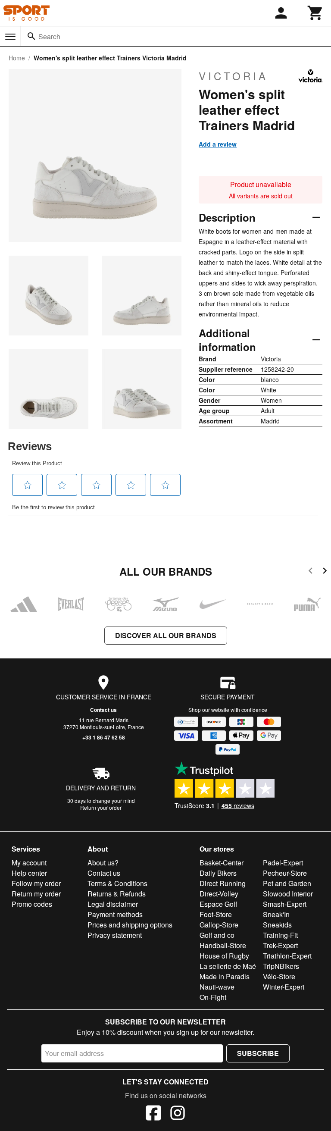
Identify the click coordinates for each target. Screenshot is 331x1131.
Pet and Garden (287, 883)
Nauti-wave (217, 987)
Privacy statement (114, 935)
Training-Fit (280, 935)
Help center (29, 873)
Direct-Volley (219, 894)
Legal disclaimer (112, 904)
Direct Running (223, 883)
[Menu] (10, 36)
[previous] (310, 572)
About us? (103, 863)
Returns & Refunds (116, 894)
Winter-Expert (283, 987)
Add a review (218, 144)
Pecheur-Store (285, 873)
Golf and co (217, 935)
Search (49, 36)
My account (29, 863)
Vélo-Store (279, 976)
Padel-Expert (283, 863)
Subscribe (258, 1053)
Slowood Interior (288, 894)
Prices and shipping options (129, 925)
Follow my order (36, 883)
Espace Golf (218, 904)
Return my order (36, 894)
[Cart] (315, 13)
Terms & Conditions (117, 883)
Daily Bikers (218, 873)
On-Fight (213, 997)
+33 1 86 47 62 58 (103, 737)
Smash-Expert (284, 904)
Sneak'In (276, 914)
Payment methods (115, 914)
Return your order (101, 807)
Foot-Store (216, 914)
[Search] (31, 36)
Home (17, 57)
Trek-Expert (280, 945)
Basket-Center (222, 863)
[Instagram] (177, 1114)
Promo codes (32, 904)
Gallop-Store (219, 925)
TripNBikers (281, 966)
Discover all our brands (165, 635)
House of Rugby (224, 956)
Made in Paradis (225, 976)
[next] (325, 572)
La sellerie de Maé (228, 966)
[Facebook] (153, 1114)
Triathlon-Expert (287, 956)
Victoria (233, 76)
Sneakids (277, 925)
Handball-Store (223, 945)
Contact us (103, 709)
